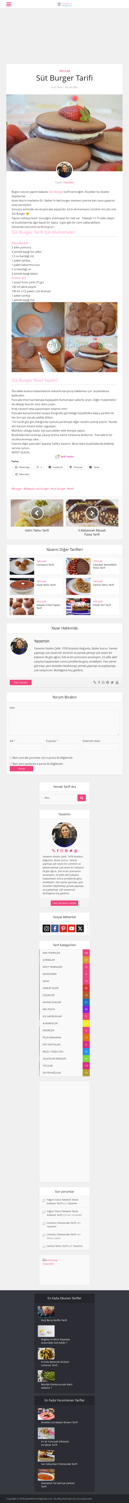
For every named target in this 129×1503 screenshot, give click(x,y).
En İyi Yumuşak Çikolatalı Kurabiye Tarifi (55, 1443)
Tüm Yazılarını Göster (64, 903)
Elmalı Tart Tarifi (102, 605)
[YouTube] (71, 928)
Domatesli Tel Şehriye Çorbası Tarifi (58, 1485)
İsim (12, 708)
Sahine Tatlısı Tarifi (103, 584)
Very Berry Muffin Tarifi (54, 1320)
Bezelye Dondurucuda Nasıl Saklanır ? (56, 1386)
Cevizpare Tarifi (45, 564)
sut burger (59, 489)
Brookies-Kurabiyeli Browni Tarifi (59, 1422)
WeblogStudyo (69, 1498)
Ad (12, 741)
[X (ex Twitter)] (80, 928)
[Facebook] (55, 928)
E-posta (52, 741)
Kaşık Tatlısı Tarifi (46, 584)
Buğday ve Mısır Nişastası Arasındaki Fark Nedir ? (55, 1341)
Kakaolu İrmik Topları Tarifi (48, 606)
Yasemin (68, 182)
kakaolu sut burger (37, 489)
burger (17, 489)
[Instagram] (46, 928)
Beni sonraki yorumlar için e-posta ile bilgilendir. (43, 758)
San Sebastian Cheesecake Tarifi (59, 1464)
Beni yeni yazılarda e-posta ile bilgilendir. (38, 764)
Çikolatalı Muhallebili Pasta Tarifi (105, 566)
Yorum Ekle (71, 87)
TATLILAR (64, 71)
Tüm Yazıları (21, 682)
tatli (71, 489)
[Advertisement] (64, 33)
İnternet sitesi (91, 741)
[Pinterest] (63, 928)
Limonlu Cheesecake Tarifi (61, 1222)
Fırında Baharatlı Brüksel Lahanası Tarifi (55, 1363)
